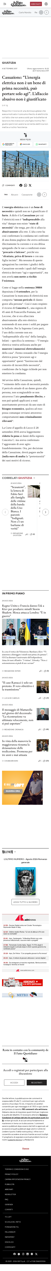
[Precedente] (5, 512)
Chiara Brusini (10, 761)
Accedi (14, 1082)
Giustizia (9, 62)
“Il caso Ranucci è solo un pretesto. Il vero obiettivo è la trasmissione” (18, 686)
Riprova (25, 1148)
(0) (48, 671)
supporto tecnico (15, 1139)
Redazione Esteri (11, 671)
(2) (34, 534)
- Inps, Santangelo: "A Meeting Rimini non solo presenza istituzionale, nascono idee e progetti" (22, 939)
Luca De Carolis (11, 698)
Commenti (10, 185)
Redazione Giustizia (17, 534)
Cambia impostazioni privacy (18, 1179)
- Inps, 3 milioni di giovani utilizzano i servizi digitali (24, 958)
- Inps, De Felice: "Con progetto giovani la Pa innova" (25, 953)
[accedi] (46, 4)
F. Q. (5, 105)
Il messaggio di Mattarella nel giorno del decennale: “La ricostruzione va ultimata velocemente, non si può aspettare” (17, 716)
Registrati (36, 1082)
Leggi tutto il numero (25, 902)
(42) (47, 729)
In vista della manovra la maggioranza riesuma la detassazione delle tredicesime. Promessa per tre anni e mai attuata (17, 748)
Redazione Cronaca (12, 730)
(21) (47, 698)
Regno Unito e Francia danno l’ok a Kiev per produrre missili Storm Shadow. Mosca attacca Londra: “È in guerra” (24, 611)
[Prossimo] (45, 512)
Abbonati (36, 4)
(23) (47, 761)
